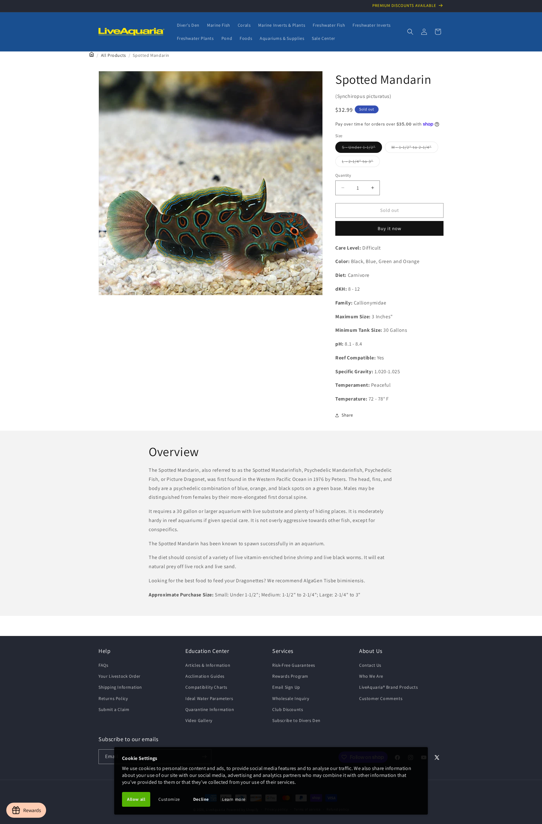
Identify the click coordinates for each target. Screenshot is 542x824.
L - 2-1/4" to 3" (361, 162)
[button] (410, 32)
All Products (113, 55)
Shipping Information (120, 687)
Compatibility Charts (206, 687)
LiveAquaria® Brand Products (388, 687)
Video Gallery (198, 720)
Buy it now (389, 228)
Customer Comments (380, 698)
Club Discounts (287, 709)
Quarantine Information (209, 709)
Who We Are (371, 676)
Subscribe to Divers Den (296, 720)
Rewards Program (290, 676)
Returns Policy (113, 698)
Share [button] (347, 415)
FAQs (103, 665)
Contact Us (370, 665)
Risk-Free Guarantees (293, 665)
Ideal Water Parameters (209, 698)
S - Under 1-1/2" (362, 148)
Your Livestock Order (119, 676)
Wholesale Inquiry (290, 698)
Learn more (234, 799)
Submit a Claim (113, 709)
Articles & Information (207, 665)
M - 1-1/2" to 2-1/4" (414, 148)
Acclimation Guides (205, 676)
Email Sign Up (286, 687)
